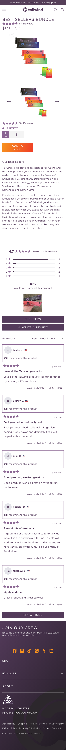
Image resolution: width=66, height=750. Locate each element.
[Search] (55, 9)
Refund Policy (9, 728)
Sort (35, 338)
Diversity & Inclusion (30, 728)
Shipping (22, 723)
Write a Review (42, 328)
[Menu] (3, 9)
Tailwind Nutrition (31, 733)
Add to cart (18, 147)
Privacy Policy (56, 723)
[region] (33, 303)
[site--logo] (33, 9)
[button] (33, 24)
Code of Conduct (52, 728)
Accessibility (8, 723)
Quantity (10, 128)
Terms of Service (38, 723)
